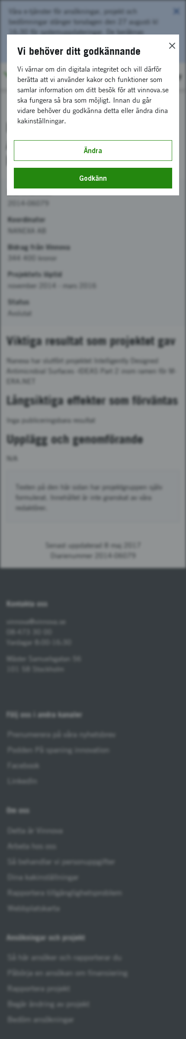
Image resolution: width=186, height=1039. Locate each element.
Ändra (93, 150)
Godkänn (93, 178)
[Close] (172, 46)
